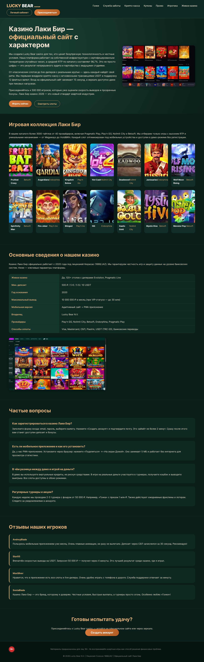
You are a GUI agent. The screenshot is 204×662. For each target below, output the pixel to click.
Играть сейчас (20, 103)
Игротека (172, 5)
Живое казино (189, 5)
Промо (159, 5)
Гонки (96, 5)
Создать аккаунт (102, 632)
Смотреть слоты (47, 103)
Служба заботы (111, 5)
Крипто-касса (132, 5)
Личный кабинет (19, 12)
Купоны (148, 5)
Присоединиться (47, 12)
